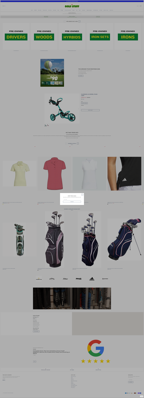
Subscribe (72, 201)
